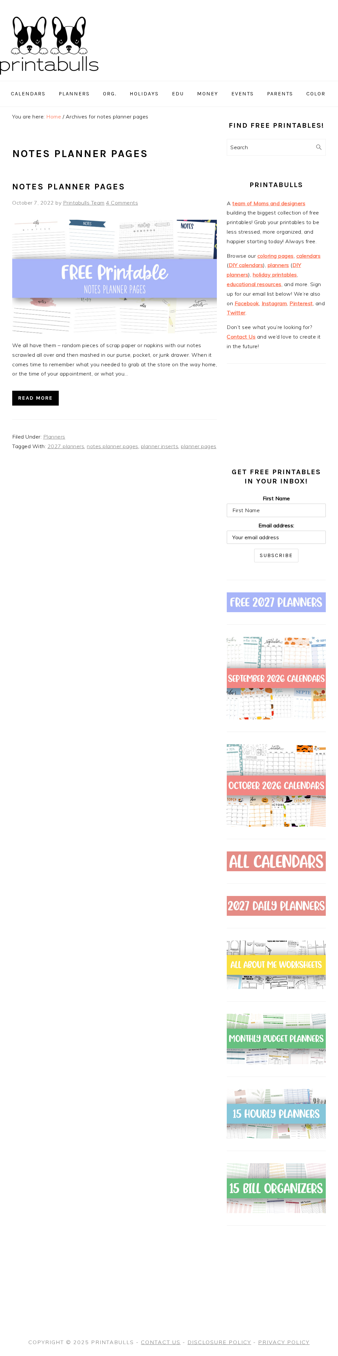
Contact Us (241, 336)
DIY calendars (246, 265)
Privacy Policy (284, 1342)
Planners (54, 436)
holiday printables (275, 274)
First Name (276, 498)
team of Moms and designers (268, 203)
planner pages (199, 446)
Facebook (247, 303)
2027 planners (66, 446)
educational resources (254, 284)
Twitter (236, 312)
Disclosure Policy (219, 1342)
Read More (35, 398)
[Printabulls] (49, 78)
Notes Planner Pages (68, 187)
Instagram (274, 303)
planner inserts (160, 446)
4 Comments (122, 202)
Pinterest (301, 303)
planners (278, 265)
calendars (308, 255)
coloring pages (275, 255)
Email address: (276, 525)
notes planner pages (112, 446)
